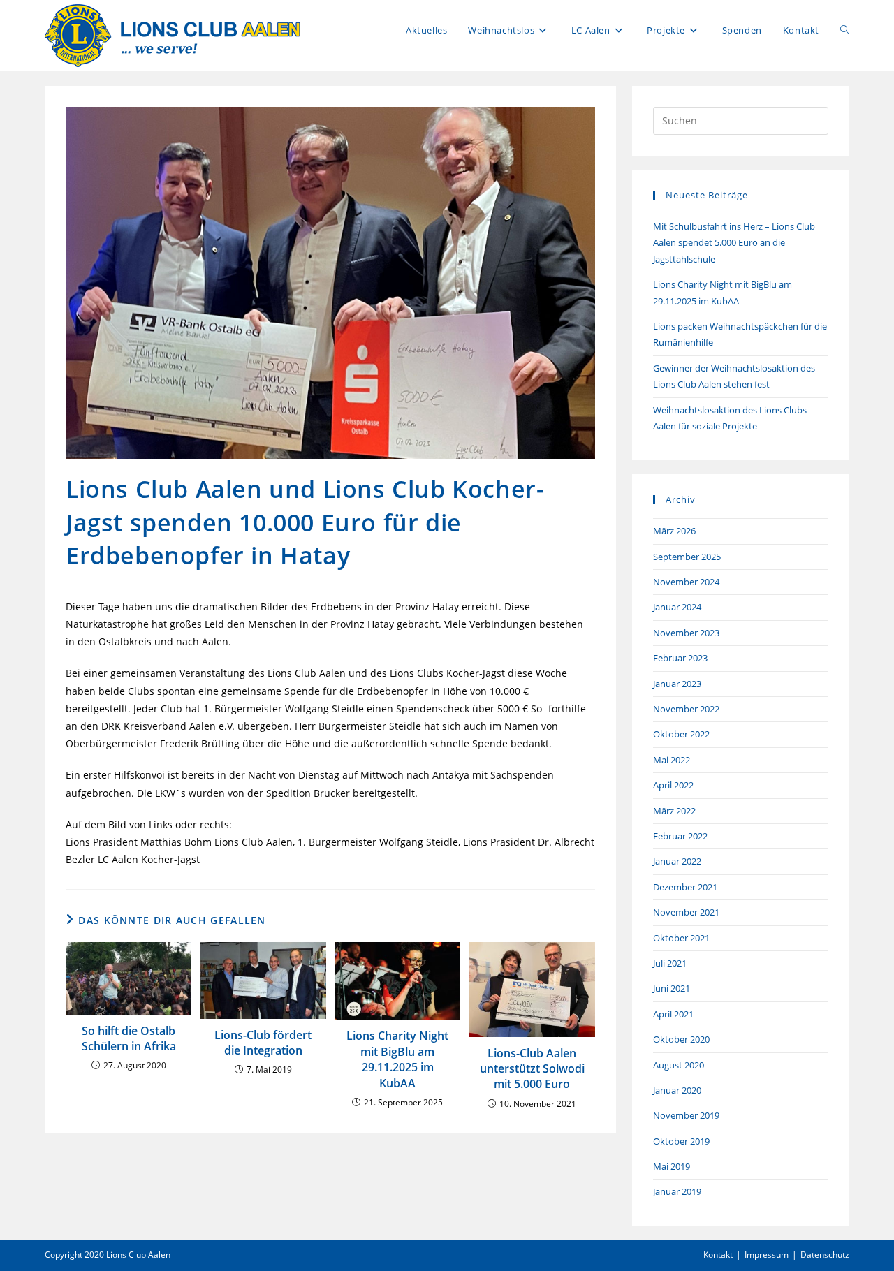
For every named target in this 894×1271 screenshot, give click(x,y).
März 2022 (674, 811)
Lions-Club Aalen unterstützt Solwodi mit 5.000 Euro (532, 1068)
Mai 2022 (671, 760)
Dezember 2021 (685, 887)
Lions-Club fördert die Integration (263, 1042)
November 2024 (686, 581)
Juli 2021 (670, 963)
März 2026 (674, 530)
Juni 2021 (671, 988)
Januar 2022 (677, 861)
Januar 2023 (677, 683)
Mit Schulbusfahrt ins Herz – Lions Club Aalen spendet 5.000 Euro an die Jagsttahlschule (734, 242)
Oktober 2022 (681, 734)
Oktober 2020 (681, 1039)
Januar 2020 (677, 1090)
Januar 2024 (677, 607)
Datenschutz (824, 1255)
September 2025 (687, 556)
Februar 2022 (680, 836)
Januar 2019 (677, 1191)
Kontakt (718, 1255)
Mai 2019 (671, 1166)
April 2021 (673, 1014)
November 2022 (686, 709)
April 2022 (673, 785)
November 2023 (686, 632)
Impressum (767, 1255)
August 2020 (678, 1065)
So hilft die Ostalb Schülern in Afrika (129, 1038)
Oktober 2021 (681, 938)
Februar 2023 (680, 658)
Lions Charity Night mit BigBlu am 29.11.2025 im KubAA (397, 1059)
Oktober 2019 (681, 1141)
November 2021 (686, 912)
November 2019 (686, 1115)
